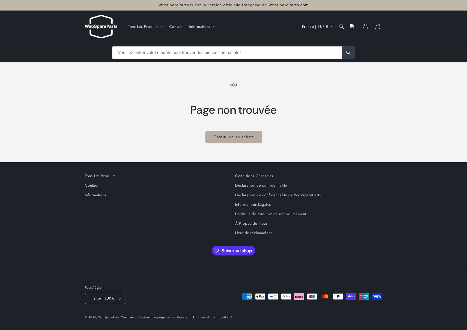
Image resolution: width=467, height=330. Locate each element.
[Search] (348, 52)
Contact (91, 185)
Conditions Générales (254, 176)
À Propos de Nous (251, 223)
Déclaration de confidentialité (261, 185)
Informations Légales (253, 204)
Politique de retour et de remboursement (270, 214)
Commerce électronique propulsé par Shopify (154, 317)
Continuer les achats (234, 137)
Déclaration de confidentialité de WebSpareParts (278, 194)
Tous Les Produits (100, 176)
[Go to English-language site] (353, 26)
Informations (95, 194)
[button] (145, 26)
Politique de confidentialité (213, 317)
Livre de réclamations (254, 232)
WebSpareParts (109, 317)
